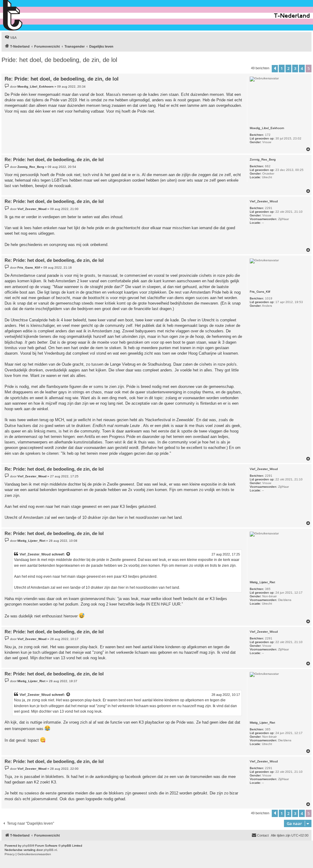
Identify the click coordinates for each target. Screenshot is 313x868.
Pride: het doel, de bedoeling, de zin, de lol (59, 59)
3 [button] (295, 68)
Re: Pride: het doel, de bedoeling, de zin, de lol (62, 79)
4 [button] (302, 68)
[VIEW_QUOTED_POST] (68, 554)
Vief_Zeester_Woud (35, 554)
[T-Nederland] (26, 15)
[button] (275, 68)
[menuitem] (11, 37)
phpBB (27, 845)
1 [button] (282, 68)
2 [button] (288, 68)
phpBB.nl (50, 850)
